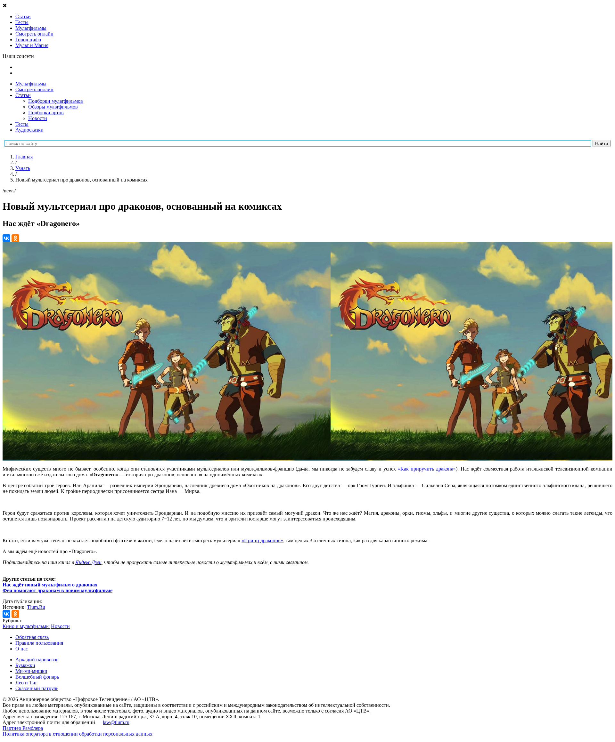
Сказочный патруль (36, 688)
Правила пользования (39, 643)
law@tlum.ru (116, 722)
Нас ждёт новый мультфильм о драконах (50, 584)
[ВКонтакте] (6, 238)
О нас (21, 648)
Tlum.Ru (36, 607)
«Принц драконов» (262, 540)
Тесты (22, 124)
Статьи (23, 95)
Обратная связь (32, 637)
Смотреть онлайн (34, 89)
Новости (37, 118)
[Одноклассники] (15, 238)
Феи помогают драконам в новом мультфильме (57, 590)
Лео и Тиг (26, 682)
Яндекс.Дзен (88, 562)
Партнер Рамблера (23, 728)
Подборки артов (46, 112)
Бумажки (25, 665)
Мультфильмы (30, 83)
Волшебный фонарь (37, 677)
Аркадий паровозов (37, 659)
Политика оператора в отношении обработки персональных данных (77, 734)
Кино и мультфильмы (26, 626)
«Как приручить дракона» (427, 469)
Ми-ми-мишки (31, 671)
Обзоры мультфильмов (53, 106)
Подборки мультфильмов (55, 101)
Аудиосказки (29, 130)
